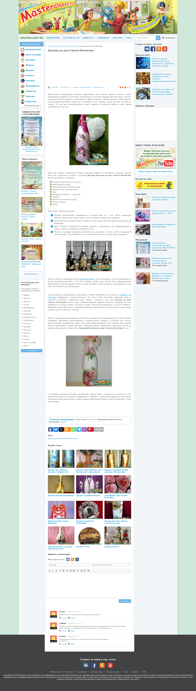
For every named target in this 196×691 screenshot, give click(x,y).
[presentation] (49, 570)
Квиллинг (30, 80)
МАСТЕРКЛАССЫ (71, 38)
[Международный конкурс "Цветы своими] (31, 203)
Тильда (26, 304)
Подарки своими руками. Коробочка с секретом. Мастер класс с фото (163, 275)
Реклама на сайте (113, 672)
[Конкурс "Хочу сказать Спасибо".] (31, 229)
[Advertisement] (89, 70)
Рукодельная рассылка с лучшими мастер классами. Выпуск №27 (162, 260)
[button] (49, 570)
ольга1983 (54, 87)
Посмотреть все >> (32, 274)
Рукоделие (27, 314)
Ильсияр (62, 636)
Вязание (30, 65)
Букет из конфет (33, 54)
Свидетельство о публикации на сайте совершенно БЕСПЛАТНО (163, 245)
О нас (126, 672)
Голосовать (31, 351)
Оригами (30, 96)
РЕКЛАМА (117, 38)
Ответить (64, 618)
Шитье (26, 336)
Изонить (30, 75)
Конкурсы (70, 672)
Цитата (73, 618)
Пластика (27, 323)
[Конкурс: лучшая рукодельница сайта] (31, 168)
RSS (144, 672)
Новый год (31, 91)
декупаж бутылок (86, 279)
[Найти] (158, 38)
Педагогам (31, 101)
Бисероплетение (33, 49)
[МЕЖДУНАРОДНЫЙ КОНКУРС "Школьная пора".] (31, 251)
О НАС (129, 38)
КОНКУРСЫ (88, 38)
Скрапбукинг (28, 320)
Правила (135, 672)
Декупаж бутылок (85, 87)
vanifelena (62, 623)
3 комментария (98, 87)
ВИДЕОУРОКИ (53, 38)
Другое (26, 346)
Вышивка (30, 60)
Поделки (26, 301)
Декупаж (76, 87)
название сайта (32, 38)
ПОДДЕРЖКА (103, 38)
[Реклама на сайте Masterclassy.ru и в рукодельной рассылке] (154, 188)
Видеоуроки (82, 672)
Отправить (125, 601)
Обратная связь (56, 672)
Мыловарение (32, 86)
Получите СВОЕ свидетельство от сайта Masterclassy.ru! (32, 149)
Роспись (26, 339)
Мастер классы (97, 672)
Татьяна (62, 611)
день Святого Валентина (67, 438)
